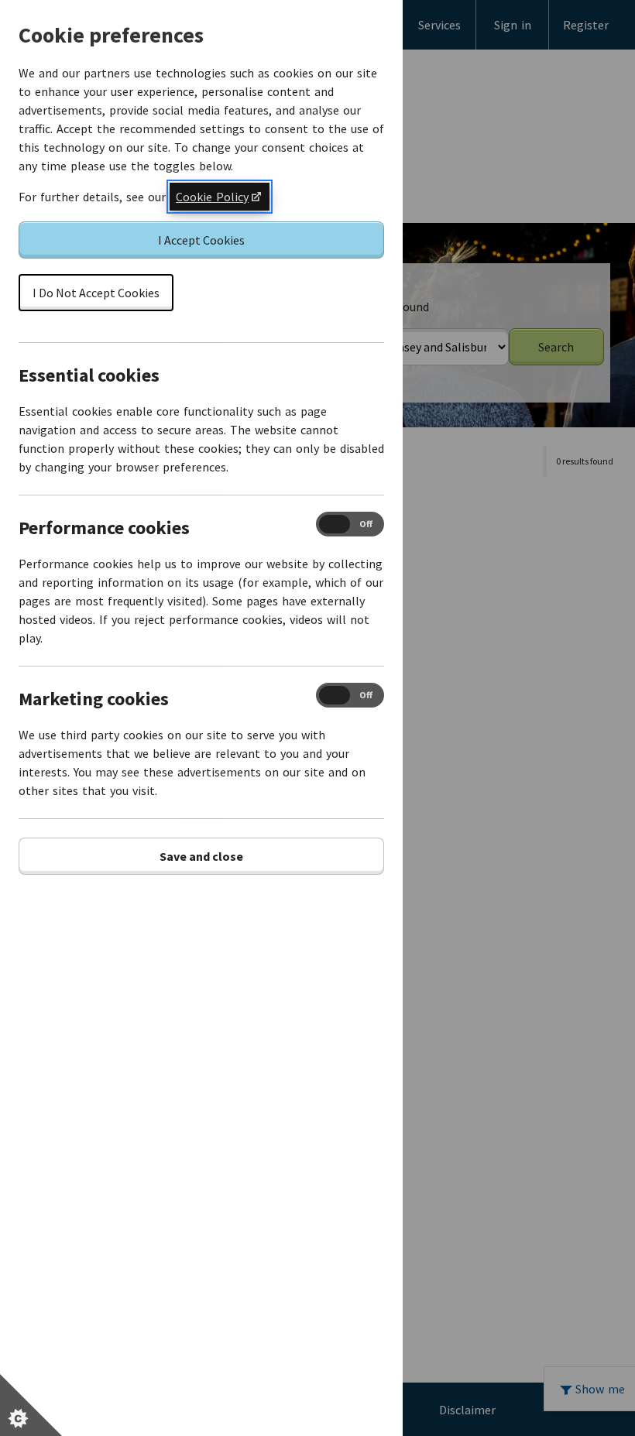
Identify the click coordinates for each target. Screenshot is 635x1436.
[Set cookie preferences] (31, 1405)
